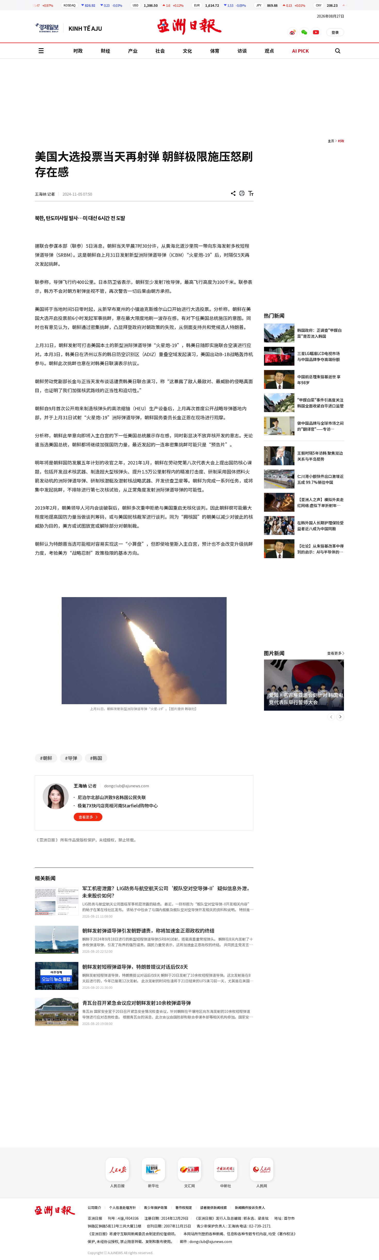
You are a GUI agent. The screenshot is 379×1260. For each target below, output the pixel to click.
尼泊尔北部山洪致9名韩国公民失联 (112, 797)
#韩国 (96, 758)
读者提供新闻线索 (213, 1207)
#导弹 (71, 758)
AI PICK (300, 50)
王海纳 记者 (45, 194)
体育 (214, 50)
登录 (335, 32)
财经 (105, 50)
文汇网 (189, 1185)
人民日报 (117, 1185)
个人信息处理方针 (122, 1207)
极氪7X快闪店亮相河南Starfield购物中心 (118, 805)
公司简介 (94, 1207)
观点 (269, 50)
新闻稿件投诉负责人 (250, 1207)
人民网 (261, 1185)
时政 (78, 50)
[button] (331, 717)
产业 (132, 50)
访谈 (242, 50)
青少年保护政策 (155, 1207)
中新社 (225, 1185)
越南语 (88, 28)
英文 (49, 27)
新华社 (153, 1185)
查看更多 (86, 817)
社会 (160, 50)
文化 (187, 50)
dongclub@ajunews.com (211, 1241)
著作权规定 (183, 1207)
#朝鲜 (46, 758)
